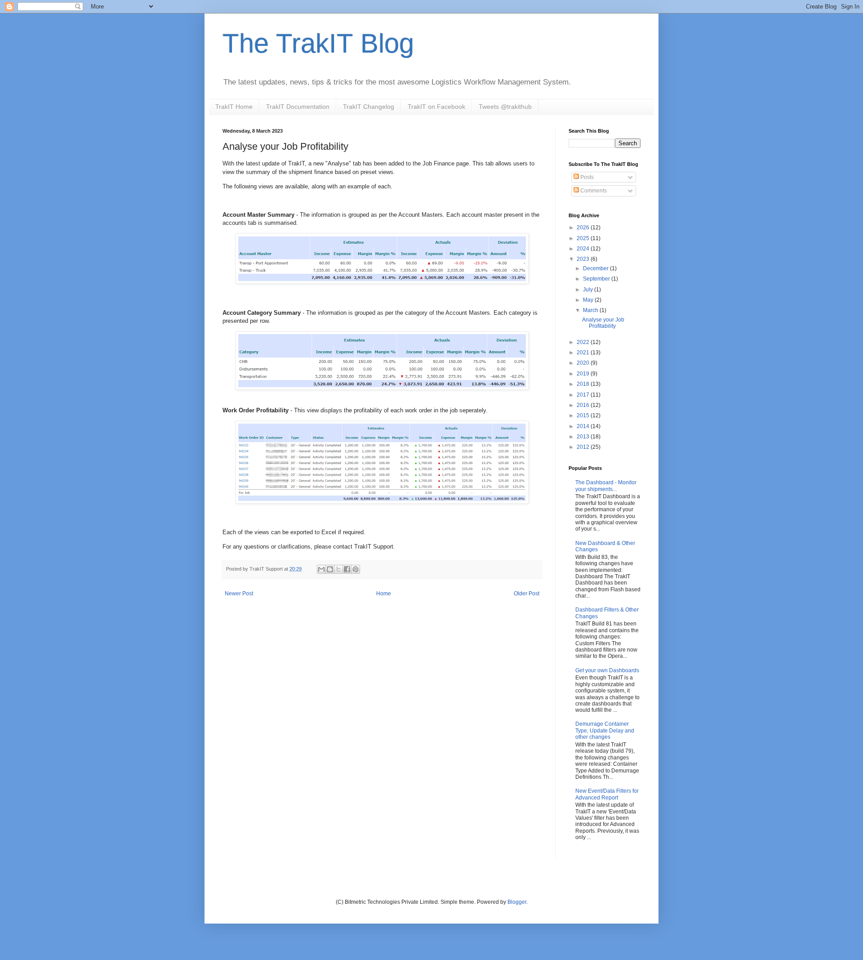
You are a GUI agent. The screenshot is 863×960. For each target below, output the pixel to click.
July (588, 289)
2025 (584, 238)
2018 (584, 384)
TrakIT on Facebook (436, 106)
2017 (584, 395)
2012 (584, 447)
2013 (584, 436)
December (596, 268)
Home (383, 593)
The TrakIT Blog (318, 43)
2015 (584, 415)
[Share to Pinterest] (355, 569)
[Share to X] (338, 569)
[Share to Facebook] (347, 569)
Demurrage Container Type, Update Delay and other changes (604, 730)
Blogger (516, 902)
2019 (584, 374)
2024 (584, 249)
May (589, 300)
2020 (584, 363)
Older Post (526, 593)
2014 (584, 426)
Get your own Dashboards (607, 670)
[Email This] (321, 569)
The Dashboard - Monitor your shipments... (605, 485)
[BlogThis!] (329, 569)
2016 (584, 405)
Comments (593, 191)
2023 (584, 259)
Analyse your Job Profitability (603, 323)
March (591, 310)
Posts (586, 177)
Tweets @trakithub (505, 106)
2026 (584, 227)
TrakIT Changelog (368, 106)
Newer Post (239, 593)
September (597, 279)
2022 (584, 342)
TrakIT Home (234, 106)
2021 (584, 352)
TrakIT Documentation (297, 106)
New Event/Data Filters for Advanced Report (607, 794)
